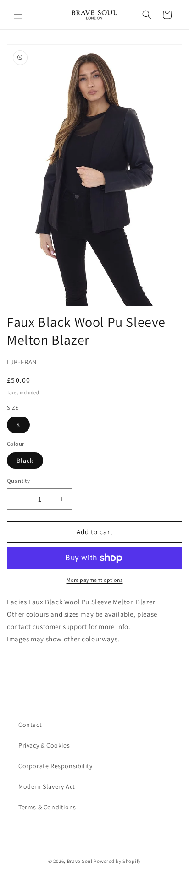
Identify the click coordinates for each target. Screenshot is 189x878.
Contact (30, 725)
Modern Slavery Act (46, 786)
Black (25, 460)
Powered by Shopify (117, 861)
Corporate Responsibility (55, 766)
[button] (18, 15)
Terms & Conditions (47, 807)
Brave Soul (80, 861)
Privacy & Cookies (44, 745)
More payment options (95, 579)
